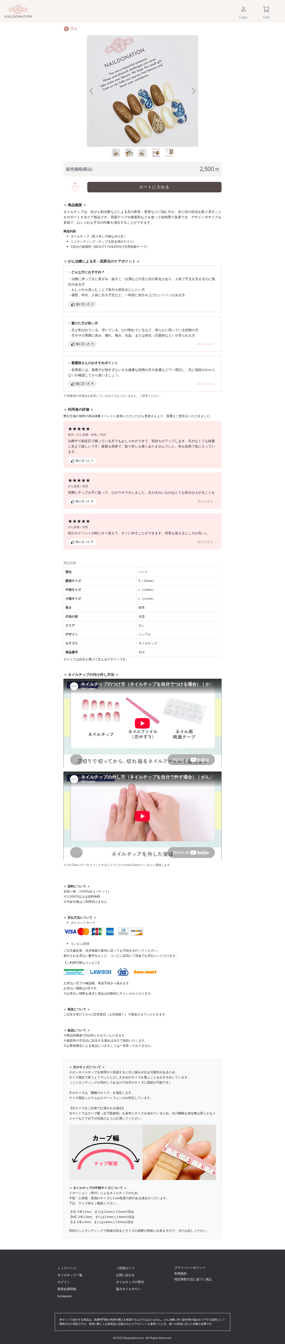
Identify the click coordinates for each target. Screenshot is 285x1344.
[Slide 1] (116, 153)
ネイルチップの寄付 (130, 1282)
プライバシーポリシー (190, 1267)
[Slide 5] (169, 153)
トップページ (66, 1268)
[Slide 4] (156, 153)
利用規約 (180, 1273)
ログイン (63, 1282)
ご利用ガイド (125, 1268)
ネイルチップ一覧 (69, 1275)
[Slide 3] (142, 153)
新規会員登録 (66, 1289)
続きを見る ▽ (207, 344)
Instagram (64, 1296)
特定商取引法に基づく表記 (193, 1279)
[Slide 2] (129, 153)
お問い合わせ (125, 1275)
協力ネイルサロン (128, 1289)
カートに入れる (154, 187)
